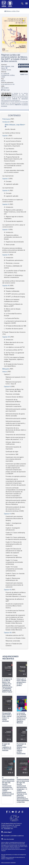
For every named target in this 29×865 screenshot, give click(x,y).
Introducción (6, 122)
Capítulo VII (6, 285)
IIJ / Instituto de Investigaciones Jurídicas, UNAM (8, 75)
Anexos (4, 371)
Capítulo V (5, 229)
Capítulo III (5, 190)
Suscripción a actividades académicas (13, 835)
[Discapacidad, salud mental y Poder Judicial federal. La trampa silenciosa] (7, 710)
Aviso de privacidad (8, 839)
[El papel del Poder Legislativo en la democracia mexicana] (7, 741)
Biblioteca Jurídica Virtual (12, 11)
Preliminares (6, 119)
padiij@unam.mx (9, 858)
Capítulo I (5, 136)
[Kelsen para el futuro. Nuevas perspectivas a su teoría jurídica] (22, 677)
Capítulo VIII (6, 337)
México (3, 80)
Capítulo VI (5, 255)
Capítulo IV (5, 204)
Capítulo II (5, 179)
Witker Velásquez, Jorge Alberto (14, 124)
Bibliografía (5, 369)
